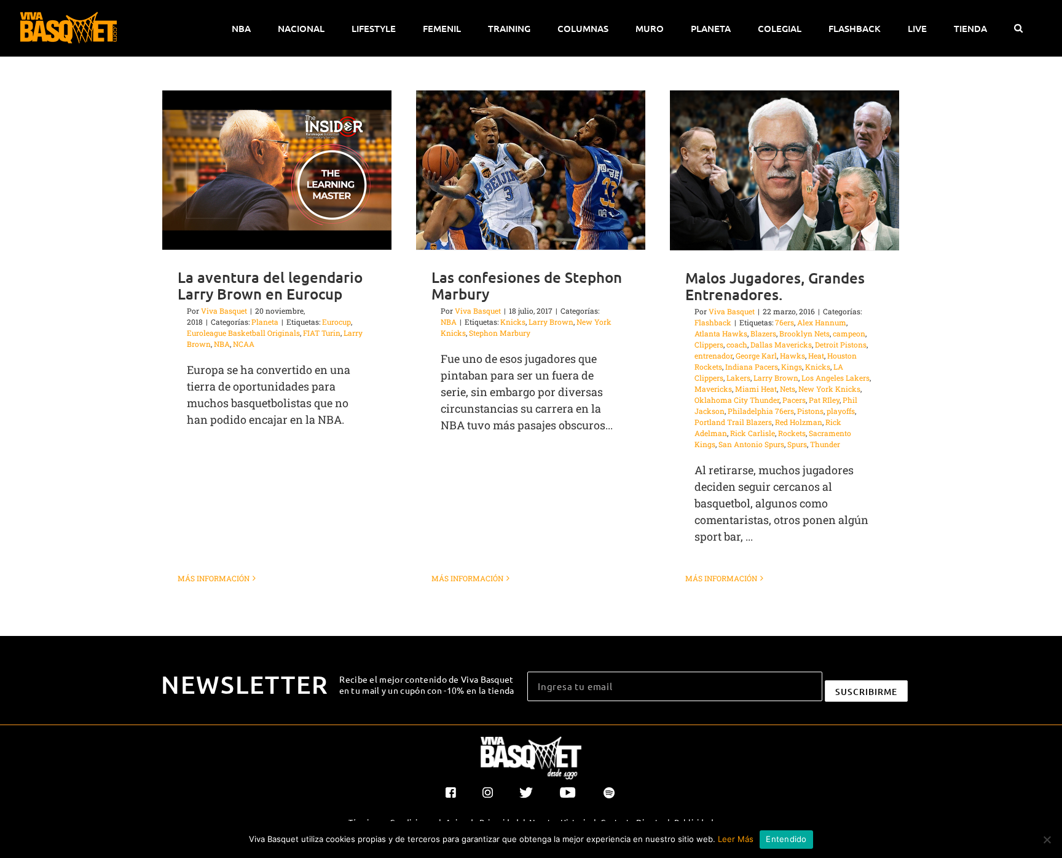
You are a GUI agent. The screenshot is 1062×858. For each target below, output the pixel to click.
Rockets (792, 433)
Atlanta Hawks (720, 333)
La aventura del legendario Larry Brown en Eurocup (270, 285)
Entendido (786, 839)
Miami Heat (756, 389)
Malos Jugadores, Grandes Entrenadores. (775, 286)
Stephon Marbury (499, 333)
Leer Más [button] (735, 839)
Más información (214, 578)
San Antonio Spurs (751, 444)
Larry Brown (551, 322)
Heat (816, 355)
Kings (791, 366)
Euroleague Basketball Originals (243, 333)
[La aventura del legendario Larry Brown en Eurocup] (276, 170)
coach (736, 344)
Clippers (708, 344)
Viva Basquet (224, 311)
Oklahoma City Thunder (736, 400)
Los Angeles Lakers (835, 378)
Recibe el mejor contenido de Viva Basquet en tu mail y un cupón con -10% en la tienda (426, 684)
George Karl (756, 355)
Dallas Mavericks (781, 344)
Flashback (712, 322)
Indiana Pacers (751, 366)
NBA (222, 344)
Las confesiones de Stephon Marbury (526, 285)
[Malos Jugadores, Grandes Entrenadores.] (784, 170)
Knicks (512, 322)
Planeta (264, 322)
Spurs (797, 444)
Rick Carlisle (752, 433)
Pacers (794, 400)
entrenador (713, 355)
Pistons (810, 411)
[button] (1018, 28)
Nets (787, 389)
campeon (849, 333)
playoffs (841, 411)
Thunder (825, 444)
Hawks (792, 355)
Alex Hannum (821, 322)
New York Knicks (829, 389)
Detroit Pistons (841, 344)
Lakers (738, 378)
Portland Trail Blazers (733, 422)
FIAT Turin (321, 333)
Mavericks (713, 389)
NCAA (243, 344)
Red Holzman (798, 422)
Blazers (763, 333)
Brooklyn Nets (804, 333)
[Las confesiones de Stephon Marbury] (530, 170)
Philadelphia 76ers (761, 411)
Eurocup (336, 322)
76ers (784, 322)
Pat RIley (824, 400)
